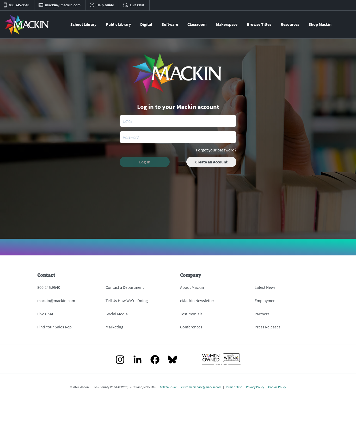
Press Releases (267, 326)
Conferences (191, 326)
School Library (83, 24)
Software (170, 24)
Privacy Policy (255, 387)
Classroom (197, 24)
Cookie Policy (277, 387)
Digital (146, 24)
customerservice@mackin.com (201, 387)
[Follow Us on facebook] (154, 360)
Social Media (117, 313)
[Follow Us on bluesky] (172, 360)
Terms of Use (233, 387)
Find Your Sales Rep (54, 326)
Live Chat (45, 313)
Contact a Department (125, 287)
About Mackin (192, 287)
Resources (290, 24)
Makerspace (226, 24)
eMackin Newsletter (197, 300)
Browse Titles (259, 24)
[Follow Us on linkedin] (137, 360)
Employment (266, 300)
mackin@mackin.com (56, 300)
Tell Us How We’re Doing (127, 300)
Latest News (265, 287)
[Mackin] (27, 24)
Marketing (114, 326)
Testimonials (191, 313)
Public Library (118, 24)
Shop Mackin (320, 24)
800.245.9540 (48, 287)
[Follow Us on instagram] (120, 360)
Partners (262, 313)
